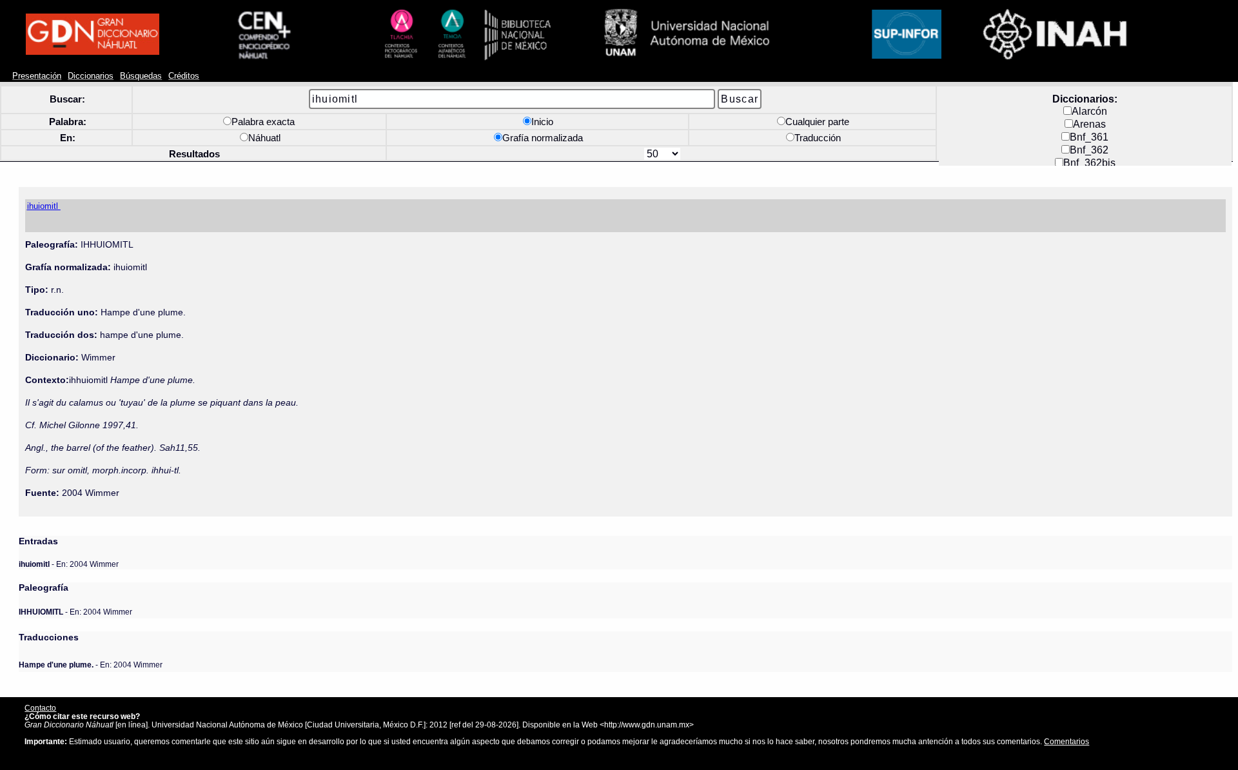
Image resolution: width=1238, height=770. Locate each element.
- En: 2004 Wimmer (69, 564)
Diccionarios (90, 76)
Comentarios (1066, 741)
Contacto (40, 708)
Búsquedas (141, 76)
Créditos (183, 76)
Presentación (36, 76)
